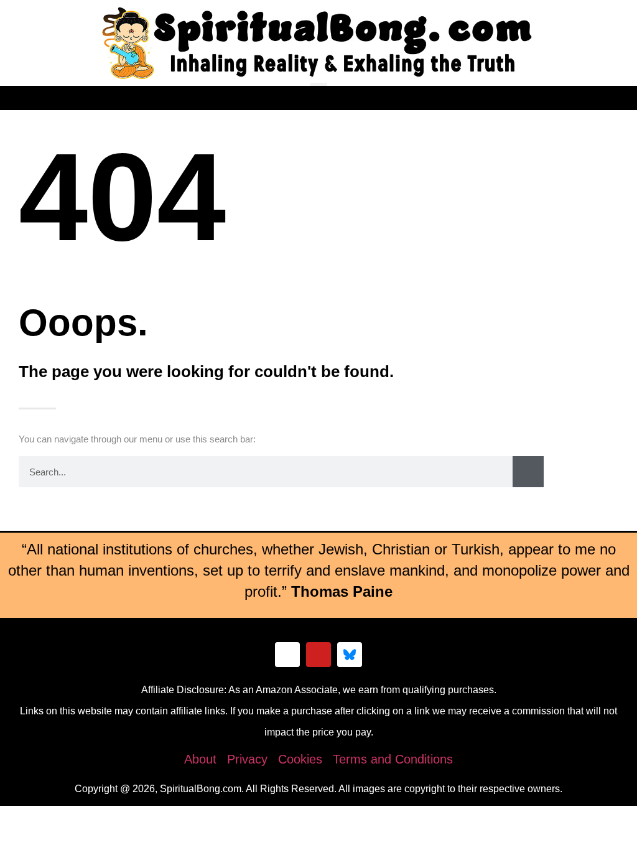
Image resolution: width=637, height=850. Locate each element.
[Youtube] (318, 654)
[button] (318, 93)
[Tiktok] (287, 654)
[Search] (528, 471)
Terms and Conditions (393, 759)
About (200, 759)
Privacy (247, 759)
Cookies (300, 759)
